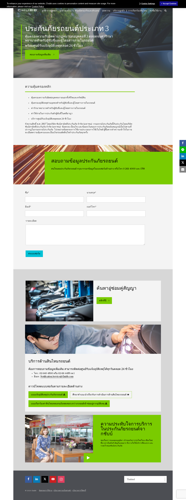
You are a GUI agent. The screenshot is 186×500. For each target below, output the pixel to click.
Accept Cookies (169, 4)
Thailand (131, 479)
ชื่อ (26, 193)
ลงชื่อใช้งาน (156, 11)
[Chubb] (28, 10)
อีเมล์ (27, 207)
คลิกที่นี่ (102, 301)
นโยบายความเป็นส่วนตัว (62, 490)
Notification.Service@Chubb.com (56, 377)
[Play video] (88, 457)
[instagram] (61, 479)
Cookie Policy (38, 6)
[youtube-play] (53, 479)
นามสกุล (91, 193)
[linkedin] (36, 479)
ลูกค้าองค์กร (65, 11)
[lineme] (182, 149)
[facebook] (28, 479)
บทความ (106, 11)
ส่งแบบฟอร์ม (34, 254)
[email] (182, 169)
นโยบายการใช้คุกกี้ (79, 490)
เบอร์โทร (91, 207)
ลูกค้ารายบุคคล (49, 11)
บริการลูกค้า (119, 11)
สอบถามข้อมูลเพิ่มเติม (40, 55)
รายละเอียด (31, 221)
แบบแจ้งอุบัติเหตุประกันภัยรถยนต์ (46, 395)
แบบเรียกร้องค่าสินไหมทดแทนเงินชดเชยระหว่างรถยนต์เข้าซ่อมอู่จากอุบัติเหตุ (67, 404)
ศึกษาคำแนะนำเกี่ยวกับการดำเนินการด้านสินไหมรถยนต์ (99, 395)
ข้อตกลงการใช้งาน (45, 490)
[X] (44, 479)
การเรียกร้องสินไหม (137, 11)
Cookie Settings (148, 4)
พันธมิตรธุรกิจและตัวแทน (87, 11)
